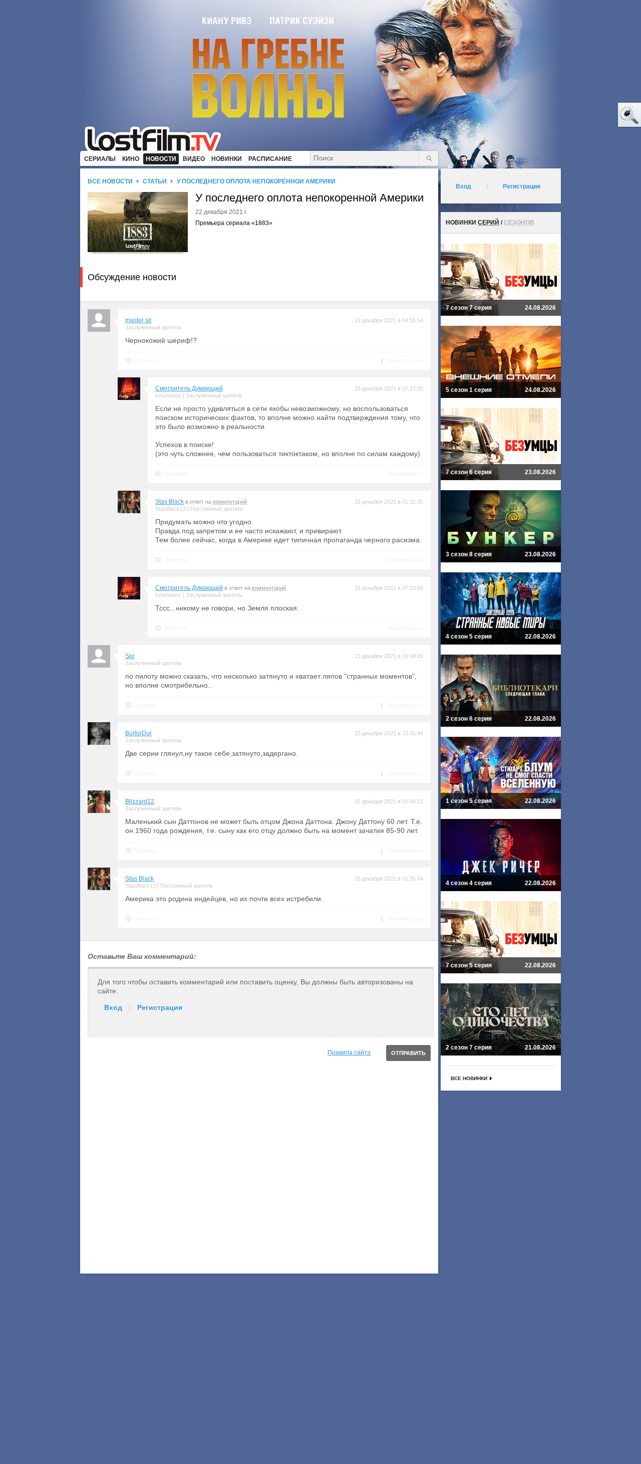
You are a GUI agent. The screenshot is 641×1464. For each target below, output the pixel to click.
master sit (138, 320)
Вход (113, 1007)
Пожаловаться (405, 360)
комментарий (230, 502)
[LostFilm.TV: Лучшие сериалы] (157, 137)
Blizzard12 (139, 801)
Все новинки (469, 1078)
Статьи (155, 181)
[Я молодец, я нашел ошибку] (591, 115)
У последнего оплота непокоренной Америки (256, 181)
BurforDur (138, 733)
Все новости (110, 181)
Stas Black (169, 501)
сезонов (519, 222)
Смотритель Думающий (189, 388)
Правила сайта (349, 1052)
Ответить (146, 360)
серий (488, 222)
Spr (130, 656)
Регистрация (159, 1007)
